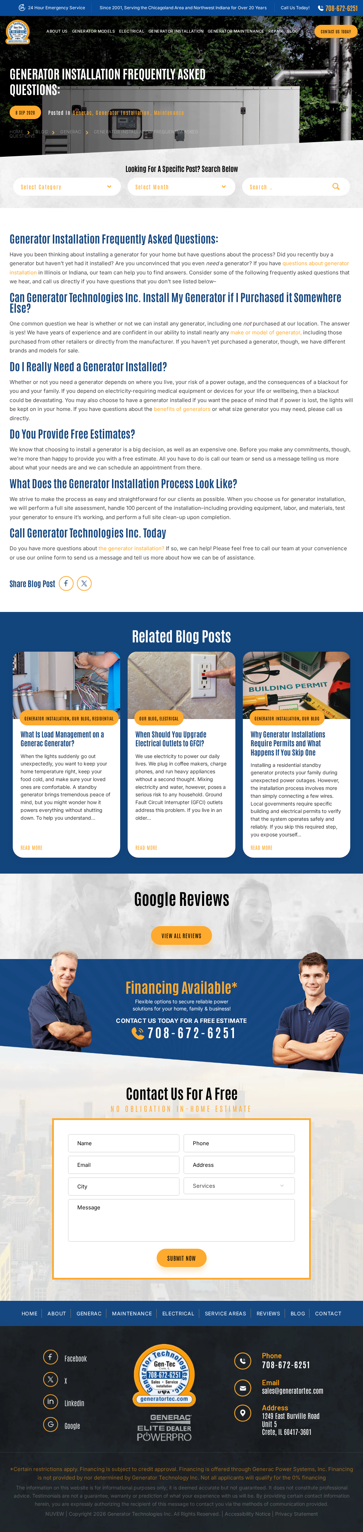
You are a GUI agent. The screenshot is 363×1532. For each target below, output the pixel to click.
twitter (84, 583)
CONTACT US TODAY (336, 31)
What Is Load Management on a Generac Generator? (62, 738)
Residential (103, 718)
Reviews (268, 1313)
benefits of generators (182, 409)
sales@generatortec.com (292, 1390)
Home (30, 1313)
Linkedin (74, 1402)
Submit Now (181, 1257)
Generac (82, 112)
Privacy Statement (296, 1514)
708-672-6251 (341, 8)
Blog (292, 31)
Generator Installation (123, 112)
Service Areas (225, 1313)
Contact (328, 1313)
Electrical (131, 31)
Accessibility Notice (248, 1514)
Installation (176, 31)
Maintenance (236, 31)
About (57, 1313)
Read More (32, 847)
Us (56, 31)
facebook (66, 583)
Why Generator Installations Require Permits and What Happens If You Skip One (288, 743)
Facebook (76, 1358)
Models (93, 31)
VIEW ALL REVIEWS (181, 935)
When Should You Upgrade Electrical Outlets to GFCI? (170, 738)
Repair (275, 31)
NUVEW (54, 1514)
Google (72, 1425)
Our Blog (81, 718)
